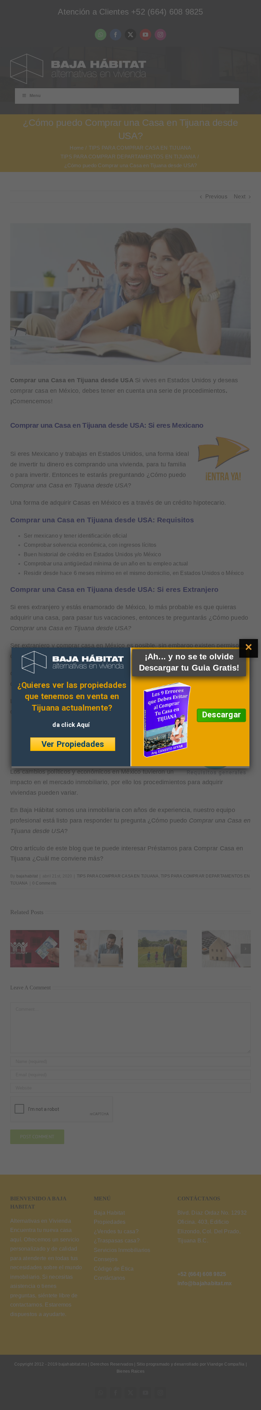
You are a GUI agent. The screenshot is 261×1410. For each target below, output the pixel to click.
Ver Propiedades (72, 744)
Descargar (221, 714)
